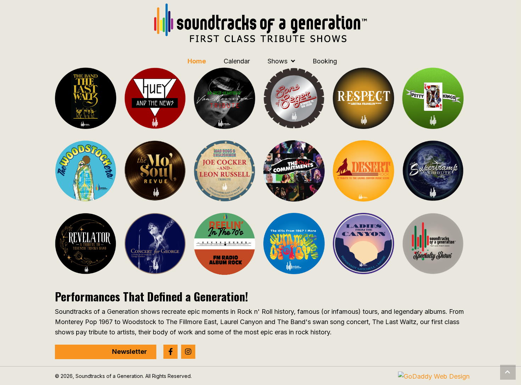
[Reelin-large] (224, 244)
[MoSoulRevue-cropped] (155, 170)
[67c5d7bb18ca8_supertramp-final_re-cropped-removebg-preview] (433, 170)
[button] (170, 352)
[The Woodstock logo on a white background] (85, 171)
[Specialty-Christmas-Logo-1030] (433, 243)
